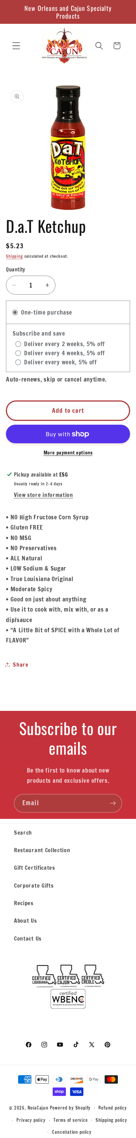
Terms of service (70, 1120)
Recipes (23, 903)
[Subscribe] (113, 803)
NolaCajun (38, 1107)
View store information (43, 495)
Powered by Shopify (70, 1107)
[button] (16, 46)
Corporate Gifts (33, 885)
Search (23, 832)
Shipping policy (111, 1120)
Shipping (14, 256)
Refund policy (112, 1108)
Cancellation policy (71, 1132)
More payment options (68, 453)
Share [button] (20, 664)
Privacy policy (30, 1120)
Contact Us (27, 938)
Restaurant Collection (42, 850)
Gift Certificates (34, 867)
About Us (25, 920)
